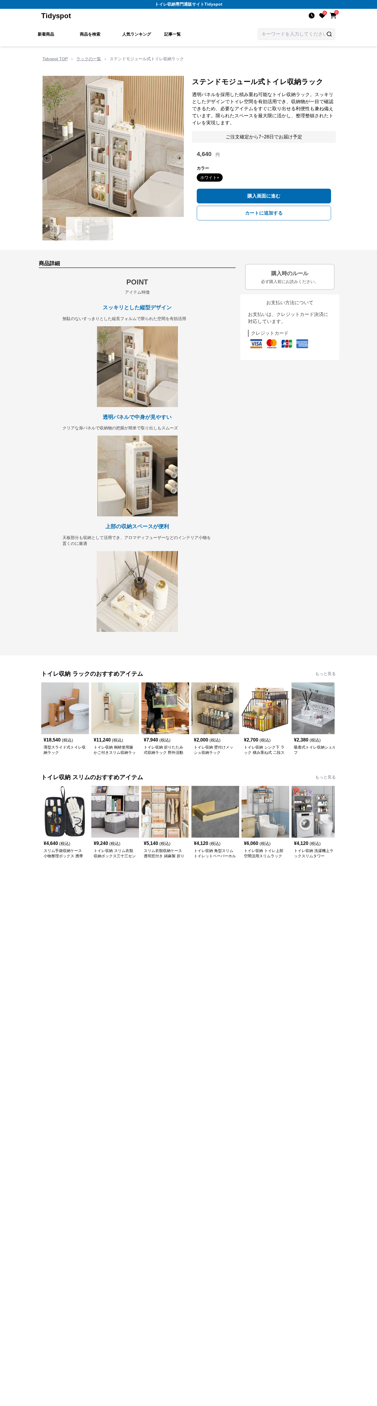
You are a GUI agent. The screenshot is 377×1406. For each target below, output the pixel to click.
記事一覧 (172, 34)
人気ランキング (136, 34)
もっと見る (325, 673)
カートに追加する (264, 212)
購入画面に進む (263, 195)
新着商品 (46, 34)
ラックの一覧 (88, 58)
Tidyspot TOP (55, 58)
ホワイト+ (209, 177)
